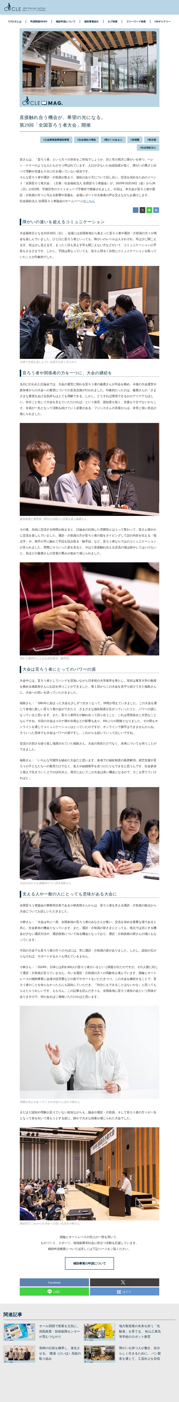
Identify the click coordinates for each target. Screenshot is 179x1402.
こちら (90, 201)
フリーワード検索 (136, 21)
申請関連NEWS (38, 21)
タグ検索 (112, 21)
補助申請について (66, 21)
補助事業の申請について (89, 1263)
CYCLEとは (15, 21)
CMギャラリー (163, 21)
